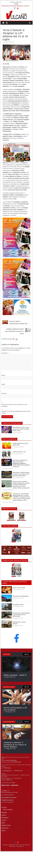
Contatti (3, 815)
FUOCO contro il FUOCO (19, 587)
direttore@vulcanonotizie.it (8, 797)
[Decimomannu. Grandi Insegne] (6, 595)
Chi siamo (3, 807)
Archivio (3, 830)
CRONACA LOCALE (6, 825)
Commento (4, 353)
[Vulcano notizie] (3, 23)
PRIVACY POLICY (5, 785)
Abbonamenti (5, 828)
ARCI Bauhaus (4, 817)
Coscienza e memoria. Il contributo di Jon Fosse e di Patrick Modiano (15, 745)
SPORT (3, 823)
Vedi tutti (26, 654)
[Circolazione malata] (6, 604)
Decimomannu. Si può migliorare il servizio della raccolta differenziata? (21, 614)
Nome (3, 375)
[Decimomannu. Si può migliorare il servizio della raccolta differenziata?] (6, 612)
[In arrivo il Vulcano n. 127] (6, 451)
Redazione (4, 812)
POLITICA (3, 820)
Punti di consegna (7, 809)
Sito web (3, 393)
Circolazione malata (18, 604)
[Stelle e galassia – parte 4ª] (16, 657)
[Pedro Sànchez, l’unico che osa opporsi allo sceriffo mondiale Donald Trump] (6, 427)
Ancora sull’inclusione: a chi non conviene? (15, 709)
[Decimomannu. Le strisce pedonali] (6, 621)
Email (3, 384)
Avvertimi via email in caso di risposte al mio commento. (14, 405)
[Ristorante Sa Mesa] (16, 300)
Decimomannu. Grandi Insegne (20, 596)
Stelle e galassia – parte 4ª (15, 675)
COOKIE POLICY (15, 785)
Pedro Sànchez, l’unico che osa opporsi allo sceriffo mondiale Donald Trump (21, 429)
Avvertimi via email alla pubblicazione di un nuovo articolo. (15, 412)
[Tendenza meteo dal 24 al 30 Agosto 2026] (6, 443)
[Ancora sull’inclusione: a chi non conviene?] (16, 690)
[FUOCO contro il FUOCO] (6, 587)
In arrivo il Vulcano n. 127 (19, 452)
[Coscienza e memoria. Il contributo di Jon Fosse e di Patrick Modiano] (16, 725)
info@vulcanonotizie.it (7, 800)
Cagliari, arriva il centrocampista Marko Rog (18, 322)
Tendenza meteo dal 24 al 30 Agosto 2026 (13, 6)
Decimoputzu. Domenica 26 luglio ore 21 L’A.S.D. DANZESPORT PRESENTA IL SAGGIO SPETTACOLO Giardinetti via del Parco (21, 463)
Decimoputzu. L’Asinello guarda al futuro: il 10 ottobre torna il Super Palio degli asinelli (21, 474)
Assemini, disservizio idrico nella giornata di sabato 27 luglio (14, 331)
